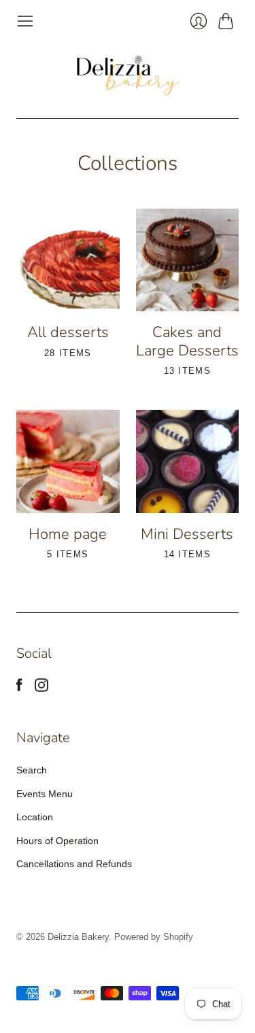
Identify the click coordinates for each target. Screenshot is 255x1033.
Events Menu (44, 793)
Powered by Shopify (153, 937)
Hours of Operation (57, 840)
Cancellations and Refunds (74, 863)
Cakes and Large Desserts (187, 341)
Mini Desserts (187, 534)
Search (31, 770)
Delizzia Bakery (78, 937)
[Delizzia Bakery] (127, 74)
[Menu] (25, 21)
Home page (68, 534)
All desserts (68, 332)
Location (34, 816)
